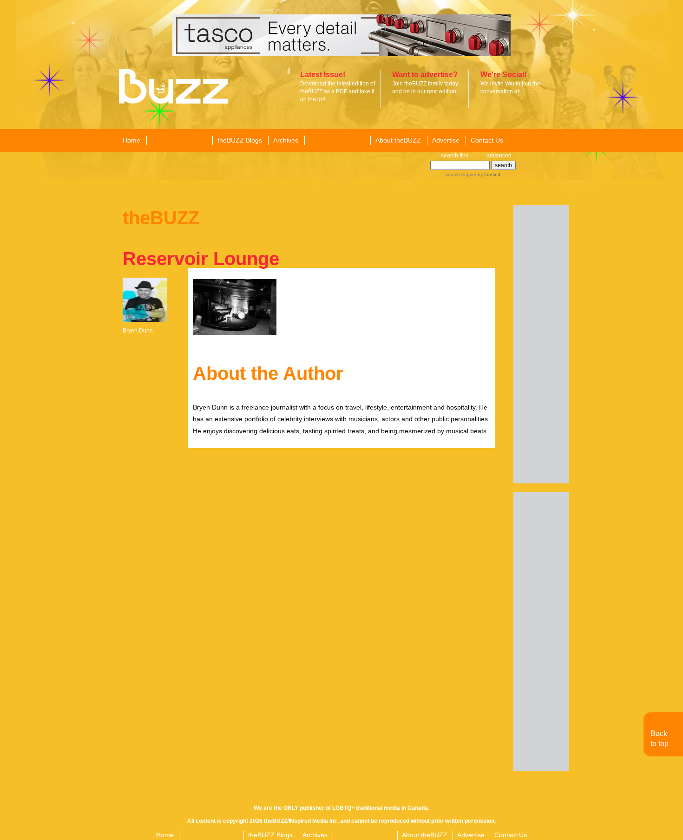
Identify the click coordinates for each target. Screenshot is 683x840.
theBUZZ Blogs (239, 140)
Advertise (446, 140)
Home (131, 140)
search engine (461, 174)
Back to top (659, 738)
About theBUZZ (398, 140)
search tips (454, 155)
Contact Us (487, 140)
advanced (499, 155)
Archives (285, 140)
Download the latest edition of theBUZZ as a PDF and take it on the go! (337, 91)
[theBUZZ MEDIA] (336, 140)
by (488, 174)
